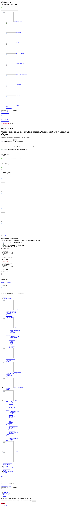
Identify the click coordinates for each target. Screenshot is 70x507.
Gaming (8, 435)
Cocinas (10, 333)
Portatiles (11, 417)
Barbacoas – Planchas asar (14, 330)
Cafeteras (11, 342)
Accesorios (11, 402)
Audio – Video (9, 401)
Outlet (17, 105)
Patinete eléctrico (9, 440)
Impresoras (11, 415)
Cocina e (8, 335)
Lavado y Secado (20, 53)
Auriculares (11, 405)
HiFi (10, 406)
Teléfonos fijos (12, 427)
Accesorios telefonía (13, 426)
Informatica (8, 410)
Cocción (8, 329)
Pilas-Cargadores (12, 416)
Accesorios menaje (13, 337)
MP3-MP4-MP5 (12, 407)
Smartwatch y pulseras (13, 420)
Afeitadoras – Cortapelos (11, 373)
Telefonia (8, 424)
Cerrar (2, 294)
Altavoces (11, 404)
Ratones (10, 418)
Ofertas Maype (9, 108)
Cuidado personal (20, 63)
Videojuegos (11, 439)
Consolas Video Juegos (14, 438)
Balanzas (11, 338)
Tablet (10, 421)
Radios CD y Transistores (14, 408)
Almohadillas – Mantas (11, 312)
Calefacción (18, 32)
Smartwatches (9, 423)
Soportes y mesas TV (13, 432)
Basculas (8, 374)
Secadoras (8, 361)
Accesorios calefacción (11, 311)
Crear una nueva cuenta (6, 486)
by (20, 293)
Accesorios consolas (13, 437)
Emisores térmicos (10, 314)
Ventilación (18, 95)
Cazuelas (11, 343)
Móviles (10, 428)
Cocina (17, 42)
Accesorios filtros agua (14, 336)
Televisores (11, 433)
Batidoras (11, 341)
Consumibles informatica (14, 413)
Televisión (8, 429)
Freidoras (8, 388)
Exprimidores (12, 346)
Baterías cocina (12, 340)
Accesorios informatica (14, 411)
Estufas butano (9, 316)
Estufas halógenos (10, 317)
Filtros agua (11, 347)
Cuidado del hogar (7, 494)
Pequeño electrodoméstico (22, 74)
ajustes (33, 500)
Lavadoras (8, 360)
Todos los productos (10, 106)
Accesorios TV (12, 431)
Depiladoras (8, 376)
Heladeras (8, 389)
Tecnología (18, 84)
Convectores (8, 313)
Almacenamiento (12, 412)
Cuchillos (11, 344)
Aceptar (2, 503)
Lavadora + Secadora (10, 359)
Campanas (11, 331)
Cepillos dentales (9, 375)
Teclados (11, 422)
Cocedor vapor (12, 332)
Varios (7, 434)
